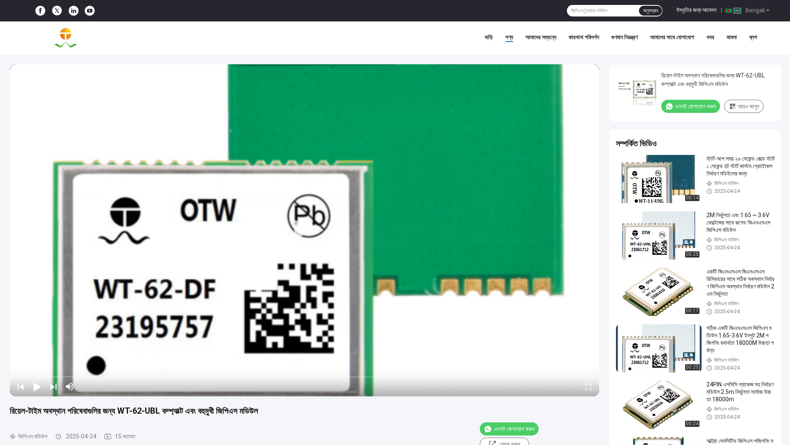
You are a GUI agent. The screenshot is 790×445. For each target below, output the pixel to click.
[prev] (20, 386)
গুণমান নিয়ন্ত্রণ (624, 37)
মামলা (732, 37)
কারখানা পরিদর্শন (584, 37)
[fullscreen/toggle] (588, 386)
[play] (304, 230)
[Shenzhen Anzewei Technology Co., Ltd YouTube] (89, 11)
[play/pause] (37, 386)
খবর (710, 37)
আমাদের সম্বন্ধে (540, 37)
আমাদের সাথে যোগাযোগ (672, 37)
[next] (53, 386)
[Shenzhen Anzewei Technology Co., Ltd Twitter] (57, 10)
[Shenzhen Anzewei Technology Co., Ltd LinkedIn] (73, 11)
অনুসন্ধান (650, 11)
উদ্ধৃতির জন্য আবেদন (696, 10)
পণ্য (509, 37)
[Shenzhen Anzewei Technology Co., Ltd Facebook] (40, 11)
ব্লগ (753, 37)
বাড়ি (489, 37)
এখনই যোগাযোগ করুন (514, 429)
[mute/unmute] (70, 386)
